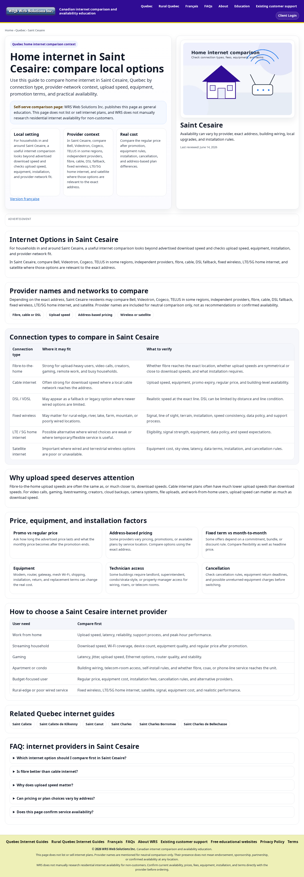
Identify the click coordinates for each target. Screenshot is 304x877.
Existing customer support (276, 6)
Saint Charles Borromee (158, 724)
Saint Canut (94, 724)
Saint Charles (121, 724)
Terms (293, 841)
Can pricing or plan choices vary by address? (56, 798)
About (223, 6)
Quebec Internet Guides (27, 841)
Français (191, 6)
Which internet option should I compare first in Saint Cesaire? (71, 757)
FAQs (208, 6)
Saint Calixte (22, 724)
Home (9, 30)
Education (242, 6)
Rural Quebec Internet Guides (77, 841)
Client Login (287, 15)
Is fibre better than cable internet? (47, 771)
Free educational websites (234, 841)
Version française (24, 198)
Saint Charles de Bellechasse (205, 724)
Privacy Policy (272, 841)
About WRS (148, 841)
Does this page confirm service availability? (55, 811)
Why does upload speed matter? (45, 785)
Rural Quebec (169, 6)
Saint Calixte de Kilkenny (59, 724)
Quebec (146, 6)
